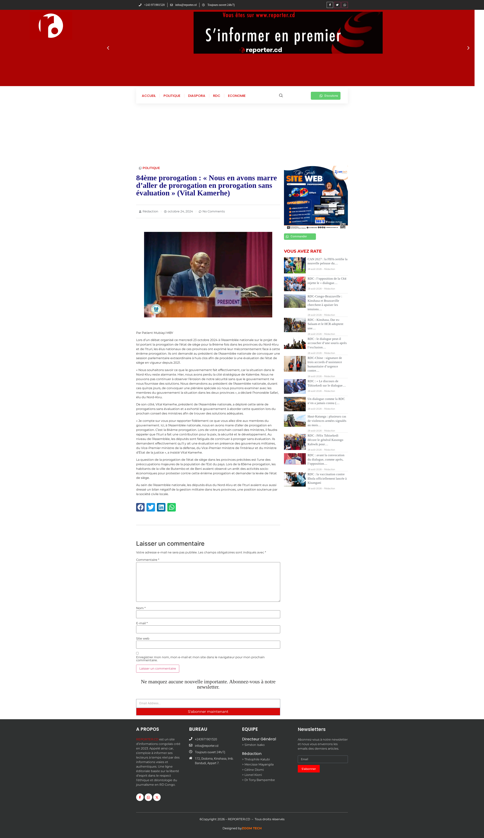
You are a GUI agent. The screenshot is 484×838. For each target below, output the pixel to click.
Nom (141, 608)
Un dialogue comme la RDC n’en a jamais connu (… (326, 401)
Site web (142, 638)
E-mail (142, 623)
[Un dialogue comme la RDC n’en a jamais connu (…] (295, 404)
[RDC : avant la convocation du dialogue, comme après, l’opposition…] (295, 459)
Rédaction (329, 269)
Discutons (331, 95)
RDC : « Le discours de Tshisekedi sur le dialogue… (327, 383)
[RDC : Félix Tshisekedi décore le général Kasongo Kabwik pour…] (295, 442)
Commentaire (147, 559)
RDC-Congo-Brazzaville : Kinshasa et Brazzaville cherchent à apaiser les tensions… (325, 303)
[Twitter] (337, 5)
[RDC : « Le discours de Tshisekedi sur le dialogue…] (295, 386)
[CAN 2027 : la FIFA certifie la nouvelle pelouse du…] (295, 265)
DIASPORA (196, 96)
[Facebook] (330, 5)
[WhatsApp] (344, 5)
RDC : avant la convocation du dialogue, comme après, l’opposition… (326, 459)
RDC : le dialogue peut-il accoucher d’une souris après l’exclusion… (327, 343)
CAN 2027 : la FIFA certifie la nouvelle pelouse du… (327, 261)
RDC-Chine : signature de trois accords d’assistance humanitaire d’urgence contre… (325, 364)
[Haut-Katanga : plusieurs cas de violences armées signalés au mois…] (295, 420)
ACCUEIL (149, 96)
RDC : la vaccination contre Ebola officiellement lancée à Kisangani (327, 478)
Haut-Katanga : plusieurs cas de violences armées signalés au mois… (327, 421)
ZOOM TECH (252, 828)
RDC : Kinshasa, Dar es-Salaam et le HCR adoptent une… (325, 324)
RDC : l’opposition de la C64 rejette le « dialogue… (327, 281)
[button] (108, 48)
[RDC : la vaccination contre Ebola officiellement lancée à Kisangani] (295, 479)
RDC (216, 96)
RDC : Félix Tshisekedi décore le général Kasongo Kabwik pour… (325, 440)
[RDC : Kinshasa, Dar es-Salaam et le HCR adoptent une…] (295, 325)
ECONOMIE (237, 96)
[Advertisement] (242, 133)
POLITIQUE (172, 96)
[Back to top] (475, 829)
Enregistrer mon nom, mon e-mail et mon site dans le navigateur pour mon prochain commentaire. (200, 659)
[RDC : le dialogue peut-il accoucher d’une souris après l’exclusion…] (295, 343)
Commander (299, 236)
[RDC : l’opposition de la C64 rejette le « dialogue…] (295, 284)
